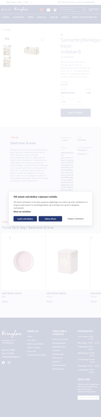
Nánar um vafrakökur (22, 212)
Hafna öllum (50, 219)
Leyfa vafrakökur (25, 219)
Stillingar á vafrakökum (76, 219)
